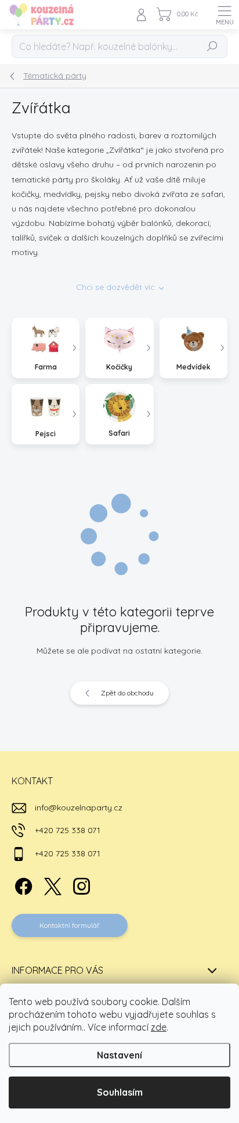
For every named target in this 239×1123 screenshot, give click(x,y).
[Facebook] (22, 884)
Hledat (212, 46)
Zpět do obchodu (127, 692)
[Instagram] (80, 884)
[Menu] (224, 14)
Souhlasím (120, 1092)
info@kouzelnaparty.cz (78, 807)
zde (158, 1027)
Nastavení (119, 1055)
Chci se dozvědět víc (115, 287)
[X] (51, 884)
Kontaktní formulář (69, 925)
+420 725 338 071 (67, 830)
